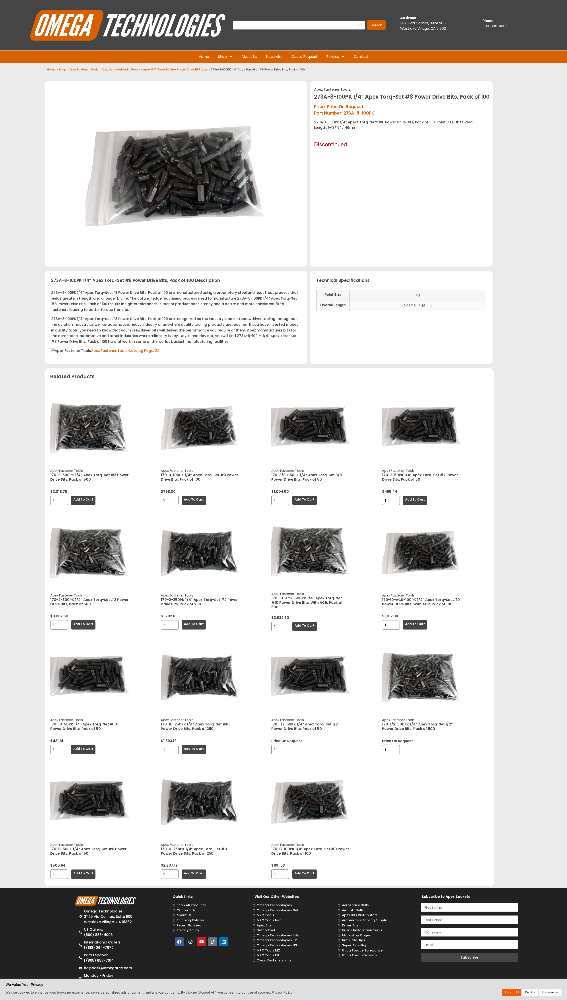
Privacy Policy (282, 992)
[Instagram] (190, 941)
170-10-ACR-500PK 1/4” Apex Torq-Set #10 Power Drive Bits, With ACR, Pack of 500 (307, 603)
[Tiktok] (212, 941)
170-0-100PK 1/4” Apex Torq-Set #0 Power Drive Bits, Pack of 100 (310, 851)
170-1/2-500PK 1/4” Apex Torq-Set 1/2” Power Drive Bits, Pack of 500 (417, 726)
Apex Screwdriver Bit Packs (120, 69)
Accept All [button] (512, 992)
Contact (361, 56)
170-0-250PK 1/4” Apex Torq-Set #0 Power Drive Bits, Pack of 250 (194, 851)
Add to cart (83, 499)
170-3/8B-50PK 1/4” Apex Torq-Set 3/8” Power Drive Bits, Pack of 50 (307, 477)
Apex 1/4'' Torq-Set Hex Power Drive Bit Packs (175, 69)
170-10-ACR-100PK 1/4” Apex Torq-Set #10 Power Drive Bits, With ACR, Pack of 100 (421, 602)
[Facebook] (179, 941)
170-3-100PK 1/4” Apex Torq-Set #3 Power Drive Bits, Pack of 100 (199, 477)
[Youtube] (201, 941)
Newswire (274, 56)
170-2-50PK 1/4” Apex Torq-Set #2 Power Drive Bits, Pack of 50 (420, 477)
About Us (249, 56)
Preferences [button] (550, 992)
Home (204, 56)
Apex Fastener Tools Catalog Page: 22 (125, 350)
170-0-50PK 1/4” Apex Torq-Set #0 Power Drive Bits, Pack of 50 (88, 851)
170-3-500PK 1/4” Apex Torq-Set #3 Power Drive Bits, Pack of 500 (89, 477)
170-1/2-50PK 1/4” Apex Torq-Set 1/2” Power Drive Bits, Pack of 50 (305, 726)
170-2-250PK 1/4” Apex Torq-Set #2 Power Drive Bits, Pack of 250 (200, 602)
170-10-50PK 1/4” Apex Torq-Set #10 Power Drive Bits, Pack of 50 (83, 726)
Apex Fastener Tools (83, 69)
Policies (332, 56)
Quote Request (304, 56)
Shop (222, 56)
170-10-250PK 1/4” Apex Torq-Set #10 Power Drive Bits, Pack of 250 (195, 726)
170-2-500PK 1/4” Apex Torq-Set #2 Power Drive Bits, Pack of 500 (89, 602)
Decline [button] (530, 992)
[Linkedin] (223, 941)
